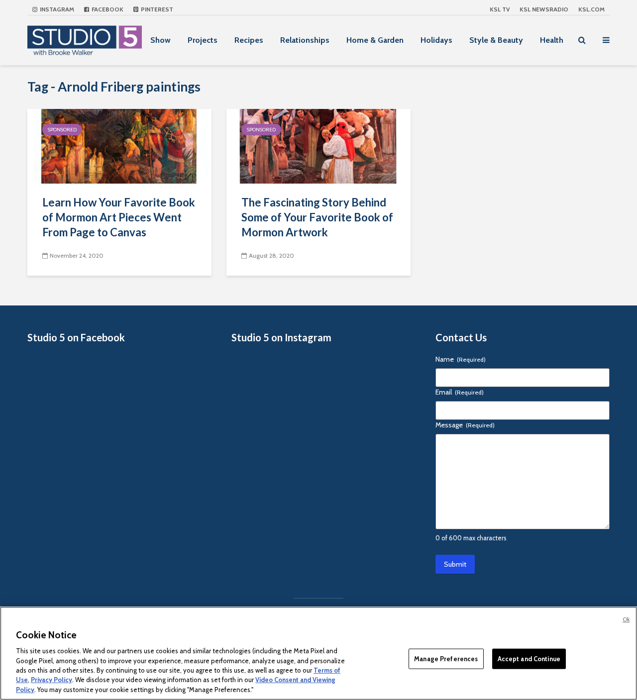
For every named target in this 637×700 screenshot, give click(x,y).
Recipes (248, 40)
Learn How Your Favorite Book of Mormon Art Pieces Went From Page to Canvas (118, 217)
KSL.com (591, 9)
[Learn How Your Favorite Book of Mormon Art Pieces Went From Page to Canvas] (119, 145)
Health (551, 40)
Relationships (304, 40)
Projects (202, 40)
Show (160, 40)
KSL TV (500, 9)
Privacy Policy (51, 680)
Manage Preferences (446, 658)
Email (459, 392)
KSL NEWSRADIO (544, 9)
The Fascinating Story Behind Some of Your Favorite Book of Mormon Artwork (317, 217)
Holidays (436, 40)
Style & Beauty (496, 40)
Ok (626, 619)
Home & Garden (375, 40)
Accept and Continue (529, 658)
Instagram (56, 9)
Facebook (106, 9)
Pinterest (156, 9)
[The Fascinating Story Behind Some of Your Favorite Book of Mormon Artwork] (318, 145)
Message (465, 424)
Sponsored (62, 129)
